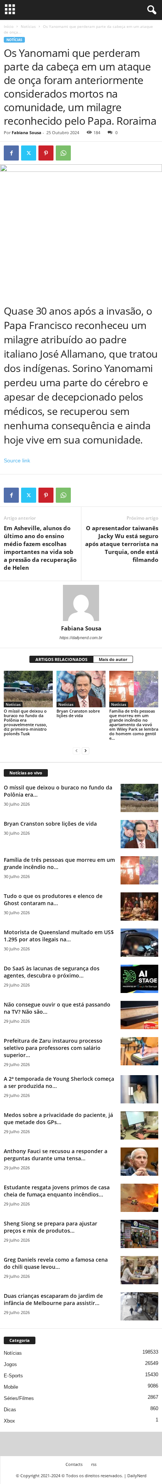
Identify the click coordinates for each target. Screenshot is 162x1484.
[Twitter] (28, 153)
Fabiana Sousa (26, 132)
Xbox (9, 1421)
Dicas (10, 1409)
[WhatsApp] (63, 153)
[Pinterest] (45, 153)
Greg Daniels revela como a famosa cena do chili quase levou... (56, 1263)
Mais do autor (113, 659)
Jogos (10, 1364)
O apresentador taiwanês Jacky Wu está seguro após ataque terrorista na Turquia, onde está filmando (121, 543)
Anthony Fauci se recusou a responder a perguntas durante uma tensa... (55, 1154)
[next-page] (85, 751)
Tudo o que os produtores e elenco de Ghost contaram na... (53, 899)
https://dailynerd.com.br (81, 637)
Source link (17, 460)
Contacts (74, 1464)
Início (9, 26)
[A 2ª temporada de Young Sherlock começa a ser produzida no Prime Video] (139, 1089)
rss (93, 1464)
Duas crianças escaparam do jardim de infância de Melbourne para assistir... (53, 1299)
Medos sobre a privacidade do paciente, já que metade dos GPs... (58, 1118)
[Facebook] (11, 153)
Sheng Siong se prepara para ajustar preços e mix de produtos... (50, 1227)
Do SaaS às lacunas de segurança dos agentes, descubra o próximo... (51, 972)
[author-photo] (81, 603)
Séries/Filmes (19, 1398)
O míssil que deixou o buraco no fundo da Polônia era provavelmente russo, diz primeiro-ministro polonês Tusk (25, 722)
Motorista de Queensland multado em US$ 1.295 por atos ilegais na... (59, 936)
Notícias (28, 26)
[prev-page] (76, 751)
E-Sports (13, 1375)
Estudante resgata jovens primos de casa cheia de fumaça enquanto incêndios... (57, 1191)
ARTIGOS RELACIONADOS (61, 659)
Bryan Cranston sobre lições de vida (78, 713)
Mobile (11, 1387)
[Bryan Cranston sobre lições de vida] (81, 689)
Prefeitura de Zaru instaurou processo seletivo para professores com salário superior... (53, 1048)
